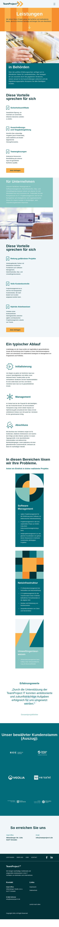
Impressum (33, 887)
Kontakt (34, 857)
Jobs (27, 857)
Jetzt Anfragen (15, 170)
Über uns (20, 857)
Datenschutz (33, 890)
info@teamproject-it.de (44, 838)
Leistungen (10, 857)
